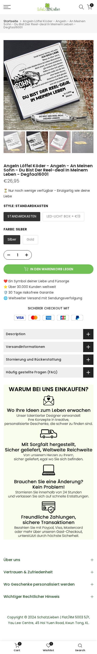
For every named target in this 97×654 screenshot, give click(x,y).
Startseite (11, 21)
